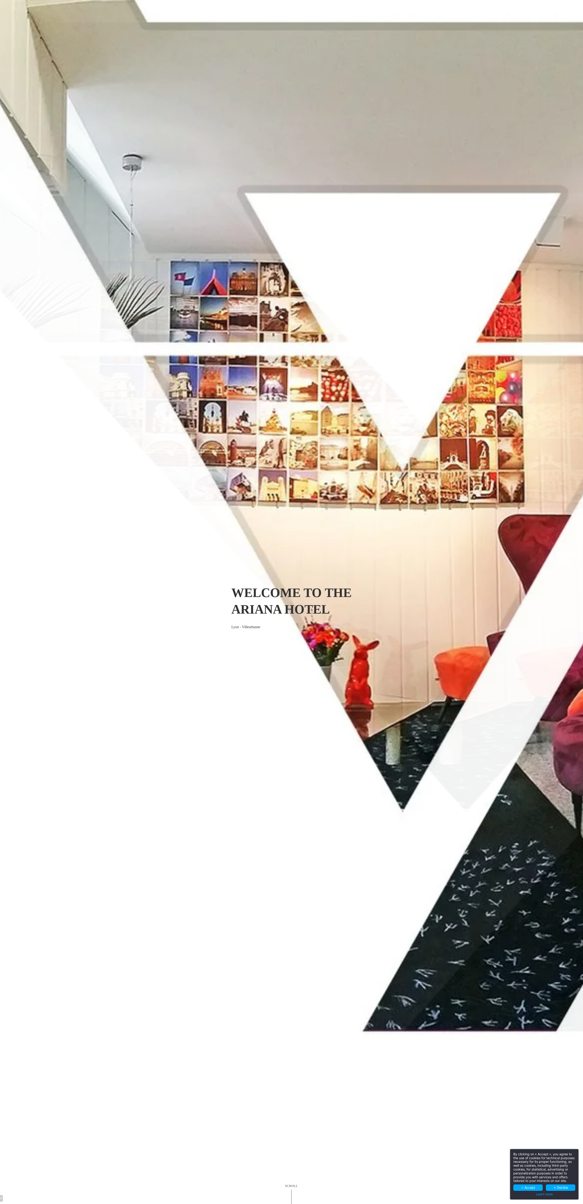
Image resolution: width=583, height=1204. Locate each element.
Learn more (544, 1194)
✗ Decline (560, 1187)
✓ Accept (528, 1187)
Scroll (291, 1186)
